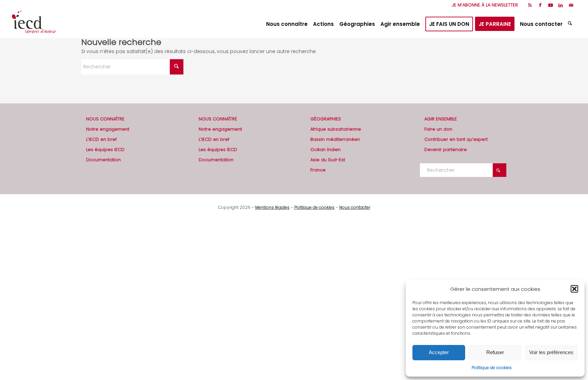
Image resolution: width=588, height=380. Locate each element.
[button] (574, 288)
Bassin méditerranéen (335, 139)
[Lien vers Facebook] (540, 5)
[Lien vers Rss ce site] (530, 5)
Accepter (439, 352)
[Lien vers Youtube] (550, 5)
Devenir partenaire (445, 149)
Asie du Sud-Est (327, 159)
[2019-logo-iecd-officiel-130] (34, 24)
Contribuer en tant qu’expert (456, 139)
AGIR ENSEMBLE (440, 119)
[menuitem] (483, 5)
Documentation (103, 159)
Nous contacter (354, 207)
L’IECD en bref (101, 139)
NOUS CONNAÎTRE (105, 119)
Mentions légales (272, 207)
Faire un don (438, 129)
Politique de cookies (492, 367)
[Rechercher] (570, 24)
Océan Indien (325, 149)
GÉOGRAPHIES (325, 119)
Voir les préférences (551, 352)
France (318, 170)
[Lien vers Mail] (571, 5)
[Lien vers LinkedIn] (561, 5)
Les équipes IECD (105, 149)
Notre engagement (107, 129)
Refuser (495, 352)
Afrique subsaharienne (335, 129)
